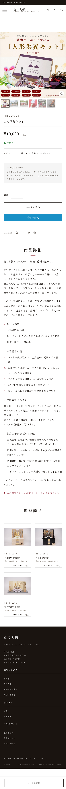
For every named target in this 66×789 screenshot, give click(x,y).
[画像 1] (5, 103)
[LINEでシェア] (28, 232)
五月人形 (8, 684)
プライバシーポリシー (25, 764)
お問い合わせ (10, 743)
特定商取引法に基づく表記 (50, 764)
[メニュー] (4, 10)
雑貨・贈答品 (10, 694)
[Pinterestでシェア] (34, 232)
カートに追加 (33, 207)
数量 (6, 194)
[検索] (48, 10)
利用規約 (7, 764)
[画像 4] (33, 103)
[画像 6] (51, 103)
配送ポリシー (10, 732)
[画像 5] (42, 103)
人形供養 (8, 716)
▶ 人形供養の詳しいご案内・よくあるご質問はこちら (33, 492)
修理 (6, 711)
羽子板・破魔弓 (10, 689)
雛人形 (7, 678)
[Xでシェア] (17, 232)
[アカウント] (55, 10)
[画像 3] (23, 103)
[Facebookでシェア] (23, 232)
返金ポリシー (10, 738)
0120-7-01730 (14, 658)
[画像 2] (14, 103)
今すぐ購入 (33, 217)
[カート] (62, 10)
